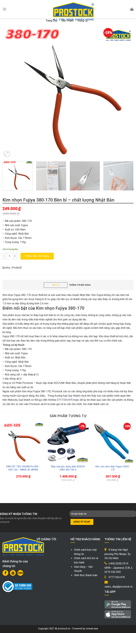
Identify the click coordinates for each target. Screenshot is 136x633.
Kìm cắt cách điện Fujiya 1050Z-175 (113, 468)
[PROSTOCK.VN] (73, 11)
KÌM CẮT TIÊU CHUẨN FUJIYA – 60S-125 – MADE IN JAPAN (23, 468)
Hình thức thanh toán (85, 575)
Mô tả (55, 285)
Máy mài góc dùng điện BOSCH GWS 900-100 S (68, 468)
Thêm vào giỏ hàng (37, 256)
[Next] (127, 93)
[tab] (55, 285)
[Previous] (9, 93)
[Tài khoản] (123, 9)
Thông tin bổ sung (80, 285)
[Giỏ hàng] (132, 9)
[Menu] (4, 9)
